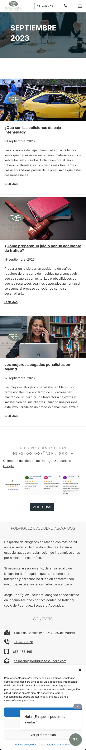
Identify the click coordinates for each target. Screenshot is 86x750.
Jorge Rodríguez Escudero (24, 595)
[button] (80, 670)
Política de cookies (25, 744)
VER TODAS (42, 507)
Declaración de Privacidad (54, 744)
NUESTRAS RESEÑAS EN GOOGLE (43, 453)
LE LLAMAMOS (44, 6)
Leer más (11, 184)
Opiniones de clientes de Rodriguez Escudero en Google (39, 463)
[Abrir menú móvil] (80, 6)
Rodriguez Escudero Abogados (40, 605)
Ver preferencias (43, 735)
